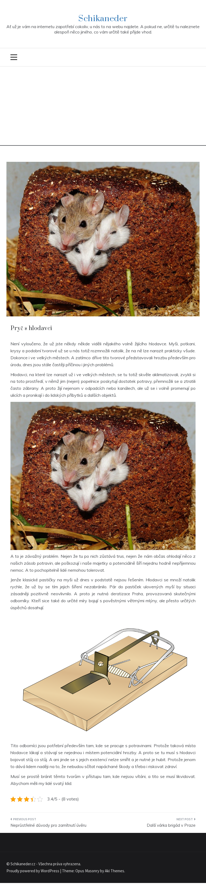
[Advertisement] (103, 108)
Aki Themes (114, 870)
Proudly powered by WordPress (33, 870)
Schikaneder (103, 18)
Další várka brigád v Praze (171, 825)
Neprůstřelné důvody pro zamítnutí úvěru (48, 825)
